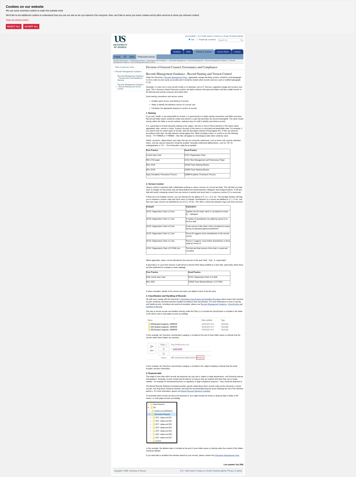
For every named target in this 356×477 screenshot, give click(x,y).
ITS (124, 57)
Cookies (238, 471)
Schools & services (204, 52)
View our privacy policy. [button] (17, 20)
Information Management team (227, 455)
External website (236, 36)
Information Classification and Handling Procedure (201, 299)
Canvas (237, 52)
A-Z (199, 36)
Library (132, 57)
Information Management (177, 60)
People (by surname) (207, 40)
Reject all (13, 26)
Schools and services (120, 60)
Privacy (231, 471)
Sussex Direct (223, 52)
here (147, 89)
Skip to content (133, 36)
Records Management (195, 60)
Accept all (31, 26)
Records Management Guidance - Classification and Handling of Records (130, 78)
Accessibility (190, 36)
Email (226, 36)
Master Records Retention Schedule (195, 391)
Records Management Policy (175, 77)
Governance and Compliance (157, 60)
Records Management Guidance (216, 60)
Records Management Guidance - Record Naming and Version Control (130, 87)
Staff (188, 52)
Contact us (218, 36)
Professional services (146, 57)
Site (192, 40)
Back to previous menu (124, 67)
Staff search (207, 36)
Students (177, 52)
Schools (117, 57)
